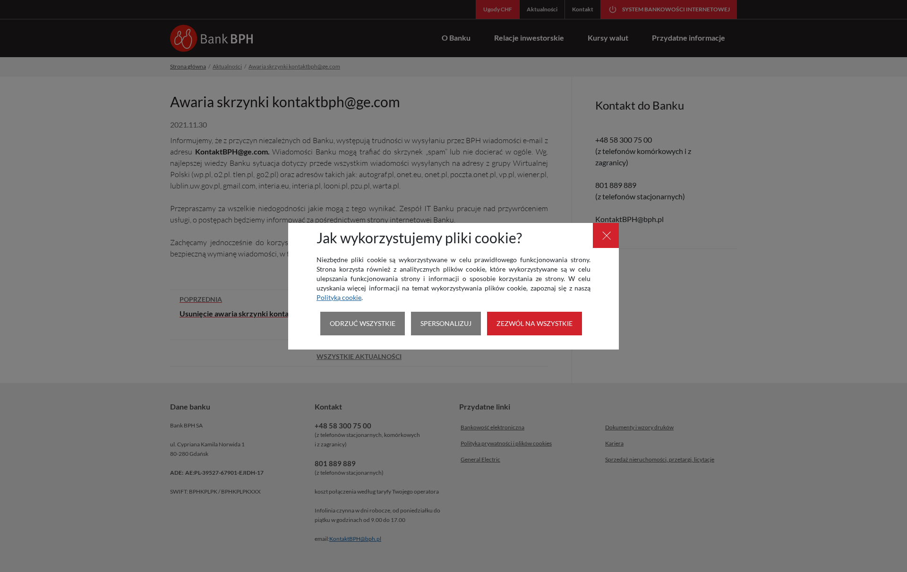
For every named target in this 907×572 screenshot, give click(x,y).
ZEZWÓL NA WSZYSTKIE (534, 323)
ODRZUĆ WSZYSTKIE (362, 323)
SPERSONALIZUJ (445, 323)
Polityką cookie (339, 297)
